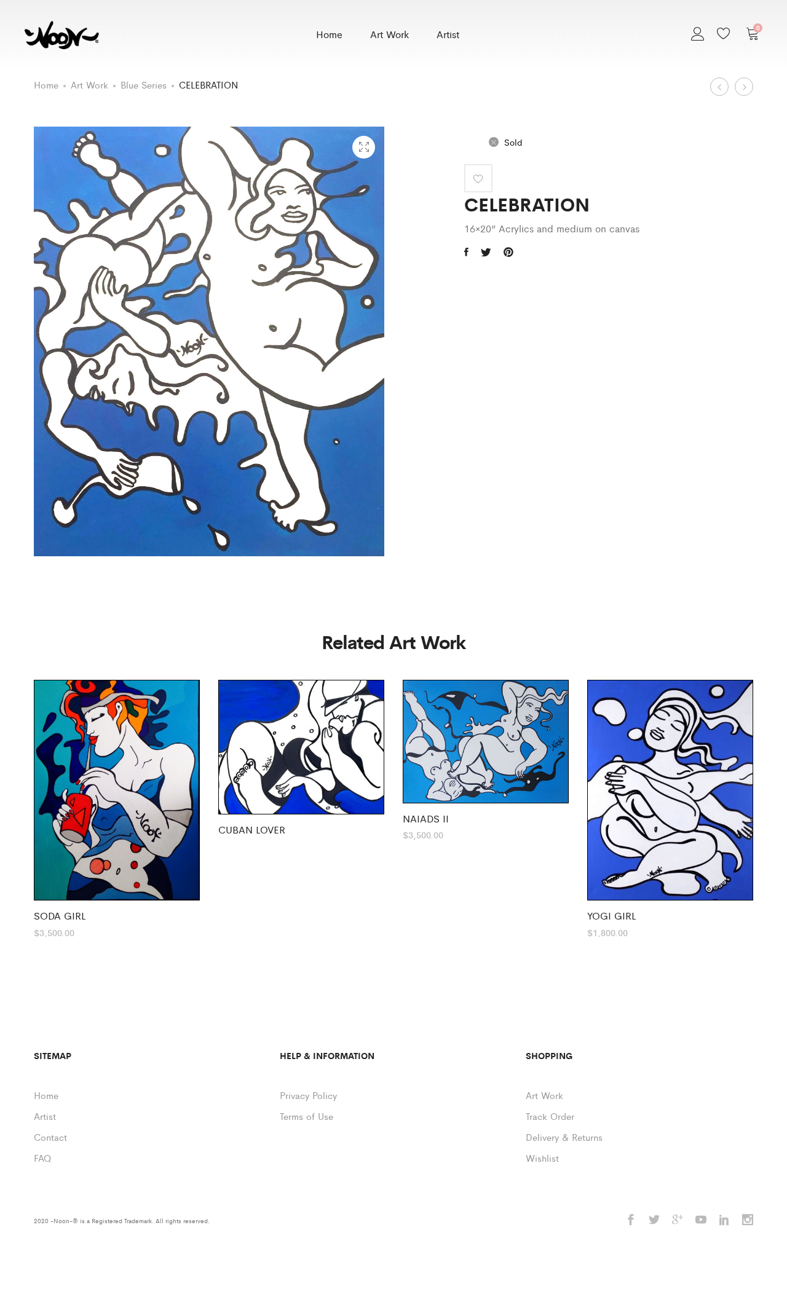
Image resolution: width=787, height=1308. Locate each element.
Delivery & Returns (564, 1136)
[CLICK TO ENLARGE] (363, 147)
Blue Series (144, 84)
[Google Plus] (677, 1220)
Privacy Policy (308, 1095)
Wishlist (542, 1157)
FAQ (42, 1157)
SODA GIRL (59, 915)
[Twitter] (654, 1220)
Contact (50, 1136)
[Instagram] (747, 1220)
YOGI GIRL (611, 915)
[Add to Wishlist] (478, 178)
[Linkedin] (724, 1220)
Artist (448, 34)
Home (329, 34)
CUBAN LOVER (251, 829)
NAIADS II (426, 818)
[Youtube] (700, 1220)
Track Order (550, 1115)
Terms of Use (306, 1115)
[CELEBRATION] (466, 252)
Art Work (389, 34)
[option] (117, 808)
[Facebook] (630, 1220)
